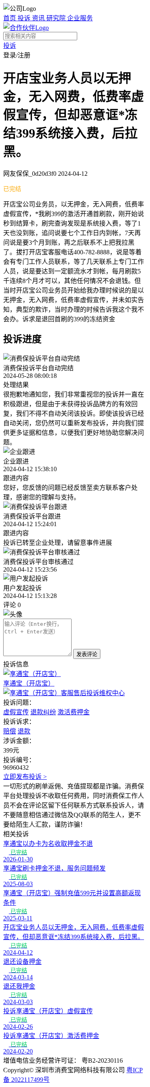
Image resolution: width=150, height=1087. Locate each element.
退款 (24, 731)
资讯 (39, 18)
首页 (10, 18)
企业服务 (80, 18)
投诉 (25, 18)
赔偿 (9, 731)
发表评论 (86, 654)
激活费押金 (74, 712)
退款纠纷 (43, 712)
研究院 (56, 18)
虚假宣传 (16, 712)
